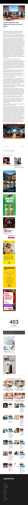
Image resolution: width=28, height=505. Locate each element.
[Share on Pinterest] (10, 141)
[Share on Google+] (7, 141)
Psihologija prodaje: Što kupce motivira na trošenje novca (8, 390)
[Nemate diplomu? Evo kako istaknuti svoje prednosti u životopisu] (5, 430)
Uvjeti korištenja (6, 485)
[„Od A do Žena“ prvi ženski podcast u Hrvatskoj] (19, 395)
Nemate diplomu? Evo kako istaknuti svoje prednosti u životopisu (11, 435)
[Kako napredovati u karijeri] (5, 417)
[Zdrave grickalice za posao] (8, 395)
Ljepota (5, 500)
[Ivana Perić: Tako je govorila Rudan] (6, 160)
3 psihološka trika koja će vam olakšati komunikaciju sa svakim (22, 410)
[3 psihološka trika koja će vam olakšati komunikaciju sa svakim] (17, 160)
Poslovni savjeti (6, 498)
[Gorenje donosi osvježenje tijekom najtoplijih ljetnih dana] (5, 465)
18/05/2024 (4, 28)
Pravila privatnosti (6, 487)
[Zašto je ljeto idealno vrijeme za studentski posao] (5, 442)
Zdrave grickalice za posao (8, 400)
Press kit (5, 489)
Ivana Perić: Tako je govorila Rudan (8, 165)
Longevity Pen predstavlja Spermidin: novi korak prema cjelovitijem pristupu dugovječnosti (22, 422)
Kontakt (5, 483)
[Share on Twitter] (6, 141)
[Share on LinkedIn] (8, 141)
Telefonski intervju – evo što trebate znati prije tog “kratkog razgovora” (22, 470)
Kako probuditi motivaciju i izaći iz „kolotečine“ (22, 457)
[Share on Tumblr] (9, 141)
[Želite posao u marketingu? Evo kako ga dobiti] (19, 383)
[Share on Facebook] (5, 141)
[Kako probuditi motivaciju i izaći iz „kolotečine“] (16, 453)
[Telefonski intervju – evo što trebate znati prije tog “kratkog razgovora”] (16, 465)
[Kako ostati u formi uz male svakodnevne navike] (16, 430)
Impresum (5, 491)
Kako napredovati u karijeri (11, 421)
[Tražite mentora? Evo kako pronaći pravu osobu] (16, 442)
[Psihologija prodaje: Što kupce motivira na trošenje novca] (8, 383)
